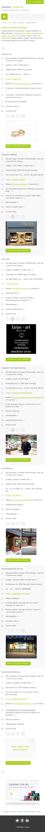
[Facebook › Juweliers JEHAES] (13, 217)
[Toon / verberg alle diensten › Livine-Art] (25, 299)
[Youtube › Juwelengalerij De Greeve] (23, 631)
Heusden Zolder (19, 580)
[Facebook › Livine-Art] (13, 319)
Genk (15, 379)
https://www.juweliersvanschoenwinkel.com (28, 397)
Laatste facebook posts (15, 207)
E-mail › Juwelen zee (13, 79)
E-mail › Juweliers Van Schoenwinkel (19, 393)
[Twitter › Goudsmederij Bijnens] (8, 734)
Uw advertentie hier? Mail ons (22, 803)
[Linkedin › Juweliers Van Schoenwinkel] (18, 430)
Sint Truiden (17, 165)
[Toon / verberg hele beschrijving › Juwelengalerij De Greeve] (25, 604)
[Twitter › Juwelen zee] (8, 116)
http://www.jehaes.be (20, 184)
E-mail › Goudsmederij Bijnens (17, 699)
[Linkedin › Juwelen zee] (18, 116)
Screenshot (37, 84)
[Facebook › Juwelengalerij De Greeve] (13, 631)
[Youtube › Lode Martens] (23, 524)
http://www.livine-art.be (20, 288)
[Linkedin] (27, 821)
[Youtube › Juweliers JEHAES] (23, 217)
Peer (15, 65)
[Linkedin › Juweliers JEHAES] (18, 217)
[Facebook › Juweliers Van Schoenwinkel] (13, 430)
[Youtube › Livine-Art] (23, 319)
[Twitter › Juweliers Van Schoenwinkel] (8, 430)
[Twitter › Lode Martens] (8, 524)
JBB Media (20, 827)
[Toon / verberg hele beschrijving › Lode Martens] (25, 504)
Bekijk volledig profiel (18, 146)
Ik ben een (34, 2)
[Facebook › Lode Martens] (13, 524)
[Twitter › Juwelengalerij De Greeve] (8, 631)
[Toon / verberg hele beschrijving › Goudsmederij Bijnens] (25, 713)
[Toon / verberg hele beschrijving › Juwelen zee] (25, 89)
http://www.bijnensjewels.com (23, 704)
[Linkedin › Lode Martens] (18, 524)
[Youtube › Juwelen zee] (23, 116)
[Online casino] (23, 780)
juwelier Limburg (26, 33)
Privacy (27, 827)
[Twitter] (17, 821)
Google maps (24, 65)
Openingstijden (12, 202)
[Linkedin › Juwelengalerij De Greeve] (18, 631)
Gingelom (16, 270)
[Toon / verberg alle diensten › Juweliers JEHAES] (25, 196)
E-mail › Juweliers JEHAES (16, 180)
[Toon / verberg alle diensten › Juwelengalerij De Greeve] (25, 610)
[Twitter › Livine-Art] (8, 319)
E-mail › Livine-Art (12, 284)
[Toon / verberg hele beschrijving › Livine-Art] (25, 293)
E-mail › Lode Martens (14, 495)
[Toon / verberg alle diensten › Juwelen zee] (25, 96)
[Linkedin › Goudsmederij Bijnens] (18, 734)
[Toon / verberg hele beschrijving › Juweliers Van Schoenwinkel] (25, 405)
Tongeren (16, 683)
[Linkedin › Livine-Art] (18, 319)
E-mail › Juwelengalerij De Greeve (18, 594)
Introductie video (13, 106)
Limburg (8, 65)
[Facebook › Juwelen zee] (13, 116)
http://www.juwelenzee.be (21, 84)
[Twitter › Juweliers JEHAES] (8, 217)
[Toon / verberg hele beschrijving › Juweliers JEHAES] (25, 190)
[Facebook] (22, 821)
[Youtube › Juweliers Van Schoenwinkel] (23, 430)
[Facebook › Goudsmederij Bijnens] (13, 734)
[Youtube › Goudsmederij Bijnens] (23, 734)
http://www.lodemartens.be (22, 500)
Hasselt (16, 479)
